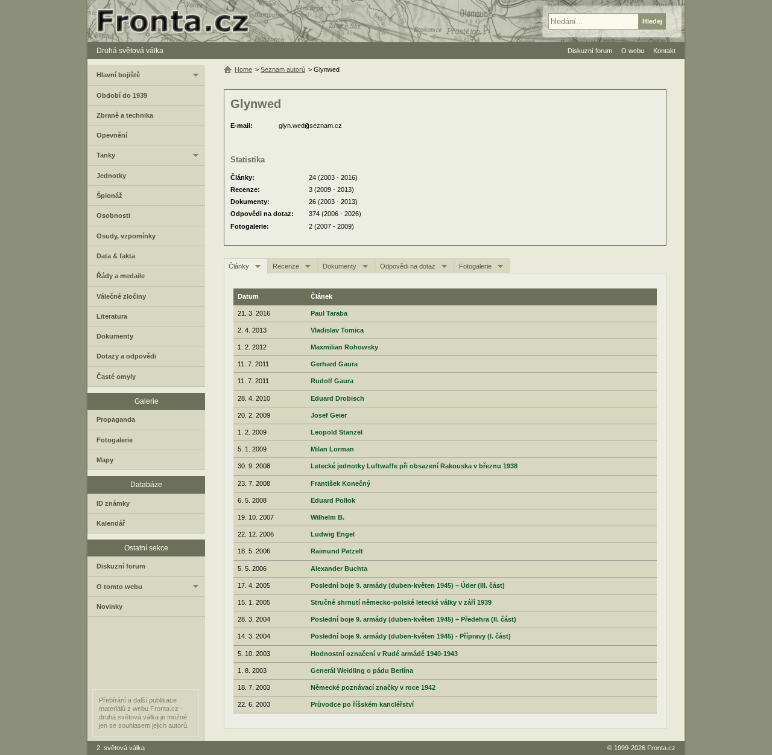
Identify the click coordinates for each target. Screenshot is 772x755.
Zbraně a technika (124, 115)
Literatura (111, 316)
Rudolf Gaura (332, 380)
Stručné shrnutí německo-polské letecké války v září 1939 (401, 602)
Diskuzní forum (120, 566)
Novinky (109, 606)
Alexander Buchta (339, 568)
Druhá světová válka (129, 50)
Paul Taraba (329, 313)
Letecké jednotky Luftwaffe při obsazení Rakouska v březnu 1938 (414, 466)
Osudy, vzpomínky (126, 236)
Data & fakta (115, 256)
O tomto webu (119, 586)
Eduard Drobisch (337, 398)
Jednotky (111, 175)
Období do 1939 (121, 95)
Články (239, 266)
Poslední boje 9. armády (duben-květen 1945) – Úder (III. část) (408, 585)
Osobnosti (113, 215)
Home (243, 69)
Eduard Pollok (333, 500)
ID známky (113, 503)
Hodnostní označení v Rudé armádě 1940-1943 (384, 653)
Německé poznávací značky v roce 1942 (373, 687)
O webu (632, 50)
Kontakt (664, 50)
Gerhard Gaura (334, 364)
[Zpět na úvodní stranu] (177, 21)
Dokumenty (339, 266)
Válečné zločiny (121, 296)
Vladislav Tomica (337, 330)
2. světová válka (120, 747)
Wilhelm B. (327, 517)
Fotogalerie (475, 266)
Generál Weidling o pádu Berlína (362, 670)
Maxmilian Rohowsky (344, 347)
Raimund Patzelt (337, 551)
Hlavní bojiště (118, 74)
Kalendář (110, 523)
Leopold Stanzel (336, 432)
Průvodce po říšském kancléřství (362, 704)
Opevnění (111, 135)
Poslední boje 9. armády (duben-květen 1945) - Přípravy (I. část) (411, 636)
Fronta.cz (661, 747)
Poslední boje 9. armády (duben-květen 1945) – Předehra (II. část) (413, 619)
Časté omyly (116, 376)
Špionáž (109, 195)
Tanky (105, 155)
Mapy (104, 460)
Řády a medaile (120, 275)
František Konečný (340, 483)
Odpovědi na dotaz (407, 266)
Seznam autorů (283, 69)
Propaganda (115, 419)
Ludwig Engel (333, 534)
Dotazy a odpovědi (126, 356)
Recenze (286, 266)
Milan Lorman (332, 449)
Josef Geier (329, 415)
